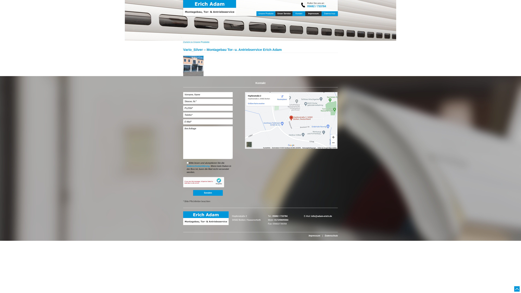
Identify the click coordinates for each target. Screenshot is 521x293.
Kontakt (299, 13)
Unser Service (284, 13)
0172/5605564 (281, 220)
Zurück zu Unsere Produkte (196, 42)
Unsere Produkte (266, 13)
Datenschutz (329, 13)
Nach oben (517, 289)
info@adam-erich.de (321, 216)
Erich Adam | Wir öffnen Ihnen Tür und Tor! (209, 8)
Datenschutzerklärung (198, 166)
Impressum (313, 13)
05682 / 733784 (316, 6)
